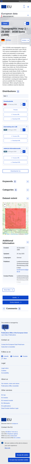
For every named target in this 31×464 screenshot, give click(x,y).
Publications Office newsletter (10, 386)
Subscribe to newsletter (8, 347)
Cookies (3, 370)
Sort (5, 96)
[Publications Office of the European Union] (14, 327)
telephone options (12, 433)
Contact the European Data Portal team (12, 344)
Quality (14, 297)
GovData (8, 40)
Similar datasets (14, 302)
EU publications (6, 406)
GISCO (26, 234)
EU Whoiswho (5, 403)
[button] (25, 1)
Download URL (16, 119)
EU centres (17, 437)
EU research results (7, 400)
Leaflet (7, 234)
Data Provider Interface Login (9, 408)
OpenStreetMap (14, 234)
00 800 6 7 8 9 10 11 (12, 431)
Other (5, 358)
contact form (13, 435)
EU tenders (4, 397)
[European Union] (14, 419)
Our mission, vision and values (10, 383)
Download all (14, 171)
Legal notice (5, 368)
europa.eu (15, 423)
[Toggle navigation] (28, 15)
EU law (3, 395)
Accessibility (5, 373)
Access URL (16, 114)
